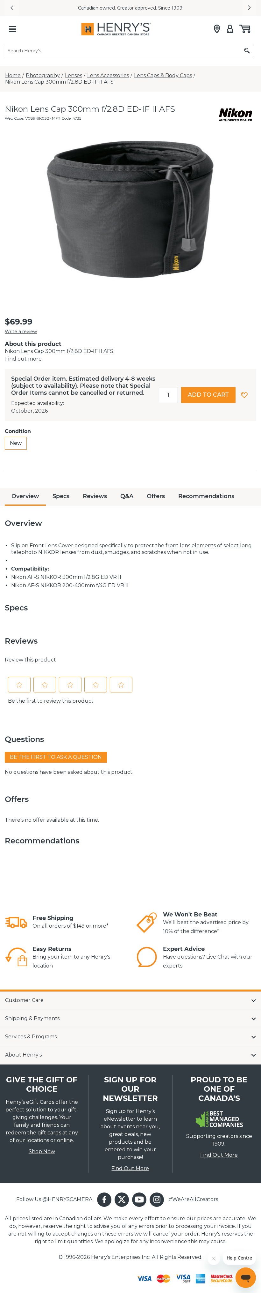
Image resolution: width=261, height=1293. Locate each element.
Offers (156, 496)
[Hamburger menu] (12, 29)
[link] (16, 922)
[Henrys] (116, 29)
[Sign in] (230, 29)
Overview (25, 496)
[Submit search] (247, 51)
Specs (61, 496)
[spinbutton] (168, 395)
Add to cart (208, 394)
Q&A (126, 496)
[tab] (25, 497)
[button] (12, 8)
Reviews (95, 496)
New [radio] (16, 443)
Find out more (23, 359)
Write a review (21, 331)
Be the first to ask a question (56, 757)
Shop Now (42, 1151)
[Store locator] (217, 29)
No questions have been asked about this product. (69, 772)
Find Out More (130, 1168)
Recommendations (206, 496)
